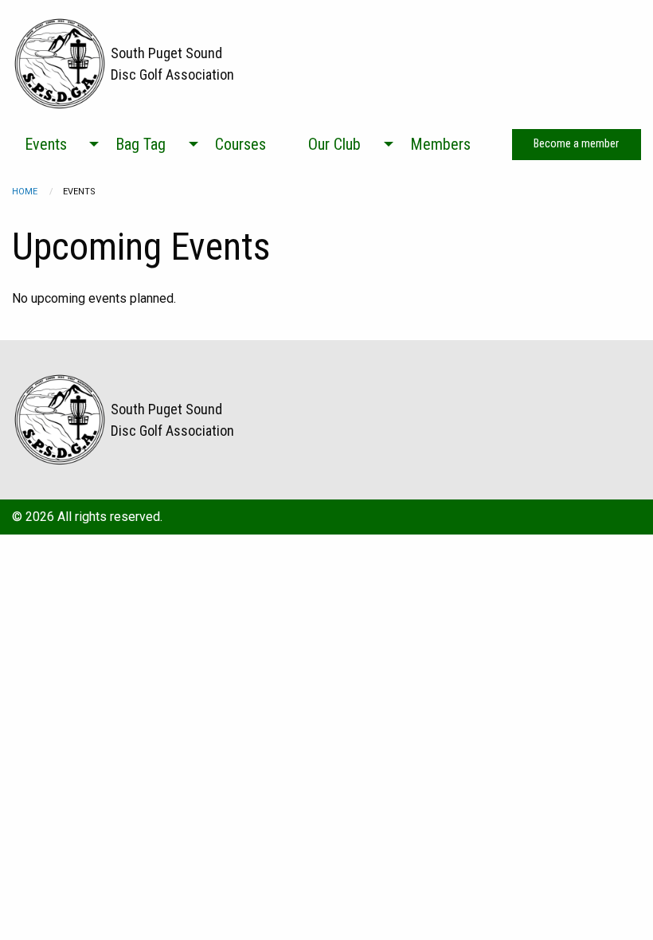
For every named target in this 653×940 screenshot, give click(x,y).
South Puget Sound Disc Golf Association (172, 64)
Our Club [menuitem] (334, 144)
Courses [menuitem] (240, 144)
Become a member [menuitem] (576, 144)
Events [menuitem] (46, 144)
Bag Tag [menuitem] (140, 144)
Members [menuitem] (440, 144)
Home (24, 191)
